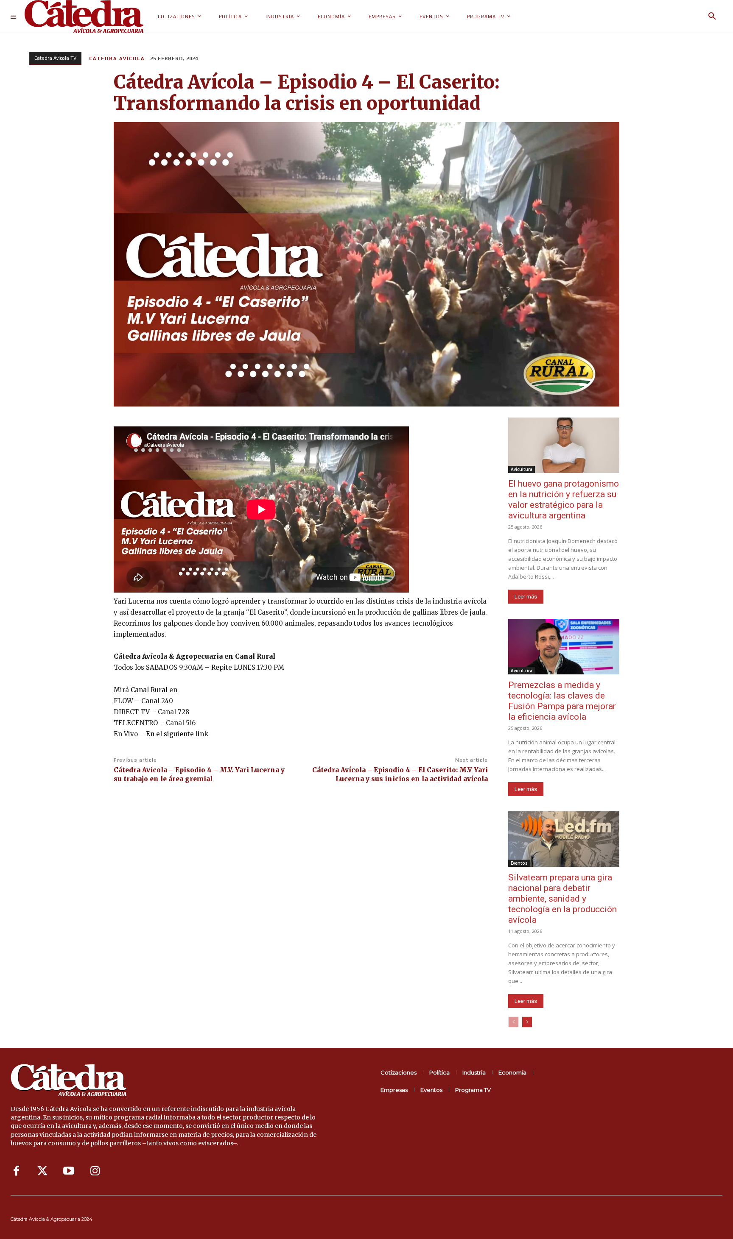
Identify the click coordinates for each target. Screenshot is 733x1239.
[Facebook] (16, 1171)
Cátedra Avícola (117, 58)
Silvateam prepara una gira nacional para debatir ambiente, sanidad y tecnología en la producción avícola (562, 898)
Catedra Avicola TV (55, 58)
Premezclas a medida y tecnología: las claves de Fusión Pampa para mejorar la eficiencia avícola (562, 701)
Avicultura (521, 469)
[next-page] (527, 1021)
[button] (712, 16)
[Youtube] (68, 1171)
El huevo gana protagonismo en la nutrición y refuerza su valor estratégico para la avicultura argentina (563, 500)
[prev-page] (513, 1021)
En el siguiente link (177, 734)
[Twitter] (42, 1171)
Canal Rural (149, 690)
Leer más (526, 596)
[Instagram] (95, 1171)
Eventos (519, 863)
